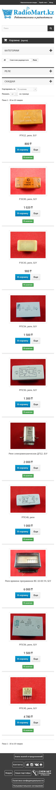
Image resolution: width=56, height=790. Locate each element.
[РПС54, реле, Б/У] (28, 308)
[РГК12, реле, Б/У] (28, 117)
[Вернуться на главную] (4, 60)
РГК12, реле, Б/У (28, 135)
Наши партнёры (22, 773)
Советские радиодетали (19, 60)
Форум (8, 773)
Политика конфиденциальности (28, 780)
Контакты (18, 764)
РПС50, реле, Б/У (28, 390)
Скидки (10, 81)
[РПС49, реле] (28, 499)
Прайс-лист (43, 2)
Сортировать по (8, 89)
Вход (51, 2)
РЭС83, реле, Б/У (28, 199)
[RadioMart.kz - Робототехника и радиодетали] (28, 13)
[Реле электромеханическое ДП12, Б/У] (28, 436)
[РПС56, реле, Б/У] (28, 627)
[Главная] (28, 764)
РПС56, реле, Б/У (28, 644)
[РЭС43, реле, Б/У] (28, 245)
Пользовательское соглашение (28, 786)
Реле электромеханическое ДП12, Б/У (28, 453)
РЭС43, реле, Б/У (28, 263)
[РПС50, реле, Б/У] (28, 372)
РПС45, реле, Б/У (28, 708)
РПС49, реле (28, 517)
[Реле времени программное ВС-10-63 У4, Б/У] (28, 563)
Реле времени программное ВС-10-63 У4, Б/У (28, 581)
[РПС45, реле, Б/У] (28, 690)
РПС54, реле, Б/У (28, 326)
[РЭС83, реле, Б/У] (28, 181)
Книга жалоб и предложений (28, 756)
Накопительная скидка (29, 2)
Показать (6, 94)
